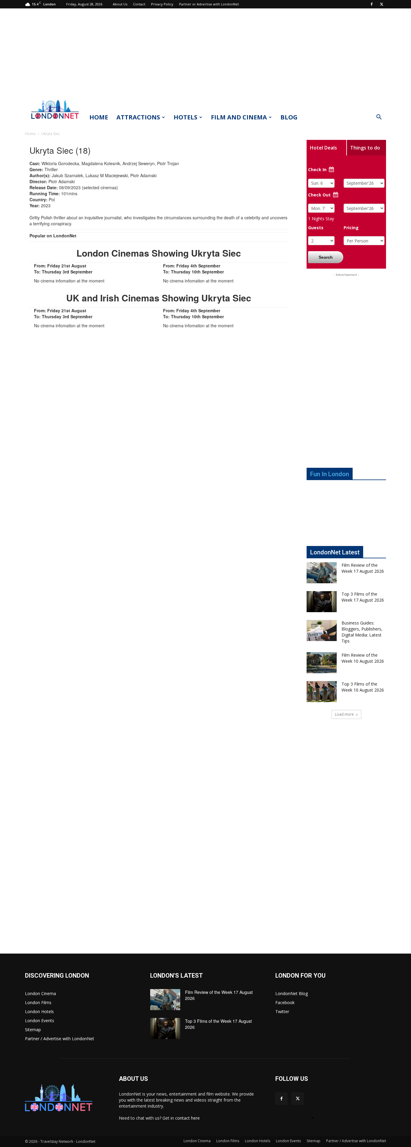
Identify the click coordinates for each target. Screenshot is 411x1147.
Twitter (282, 1011)
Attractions (138, 117)
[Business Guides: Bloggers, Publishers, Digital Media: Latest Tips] (322, 630)
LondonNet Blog (291, 993)
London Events (39, 1020)
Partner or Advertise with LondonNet (209, 4)
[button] (379, 118)
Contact (139, 4)
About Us (120, 4)
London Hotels (39, 1011)
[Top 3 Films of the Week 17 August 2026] (322, 601)
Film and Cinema (239, 117)
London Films (38, 1002)
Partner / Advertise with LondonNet (59, 1038)
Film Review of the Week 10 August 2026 (362, 658)
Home (98, 117)
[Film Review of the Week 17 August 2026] (322, 572)
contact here (187, 1118)
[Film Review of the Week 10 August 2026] (322, 662)
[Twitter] (381, 4)
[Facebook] (371, 4)
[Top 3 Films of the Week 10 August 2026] (322, 691)
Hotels (185, 117)
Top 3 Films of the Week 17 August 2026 (362, 597)
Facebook (285, 1002)
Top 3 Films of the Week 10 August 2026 (362, 687)
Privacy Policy (162, 4)
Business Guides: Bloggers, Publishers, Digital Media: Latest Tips (361, 632)
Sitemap (33, 1029)
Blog (289, 117)
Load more (344, 714)
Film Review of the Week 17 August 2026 (362, 568)
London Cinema (40, 993)
